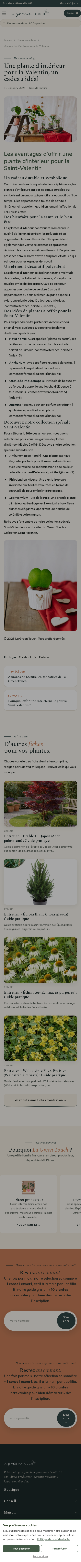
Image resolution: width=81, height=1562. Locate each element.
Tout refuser (59, 1548)
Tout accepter (21, 1548)
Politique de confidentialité (53, 1539)
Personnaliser (40, 1556)
